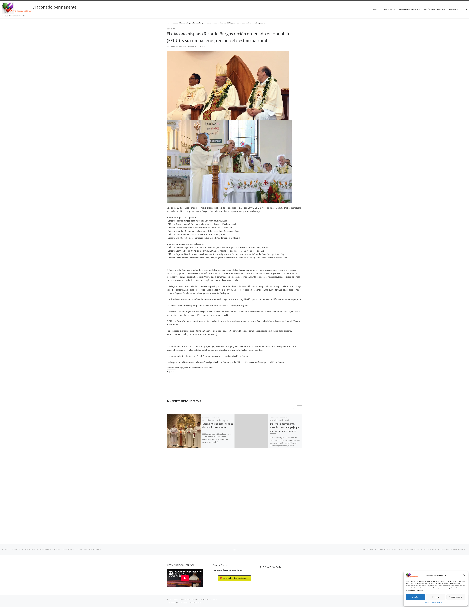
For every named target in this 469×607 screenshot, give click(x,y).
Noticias (175, 23)
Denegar (435, 597)
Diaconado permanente (182, 599)
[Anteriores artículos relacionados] (293, 408)
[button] (464, 575)
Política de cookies (430, 602)
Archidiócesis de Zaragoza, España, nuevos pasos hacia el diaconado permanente (217, 424)
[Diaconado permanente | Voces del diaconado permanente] (17, 7)
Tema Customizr (195, 603)
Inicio (169, 23)
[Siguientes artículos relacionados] (299, 408)
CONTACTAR (441, 602)
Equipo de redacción (178, 46)
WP (177, 603)
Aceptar (415, 597)
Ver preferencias (455, 597)
